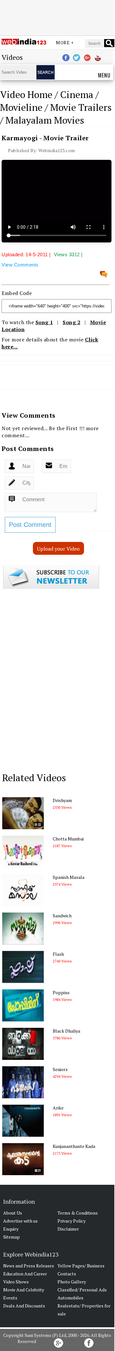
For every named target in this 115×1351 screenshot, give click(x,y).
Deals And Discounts (24, 1306)
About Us (12, 1213)
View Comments (20, 264)
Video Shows (16, 1282)
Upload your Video (58, 548)
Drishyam (62, 800)
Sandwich (62, 916)
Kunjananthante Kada (74, 1146)
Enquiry (11, 1229)
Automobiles (70, 1298)
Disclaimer (68, 1229)
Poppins (61, 992)
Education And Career (25, 1274)
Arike (58, 1108)
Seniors (60, 1069)
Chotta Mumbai (68, 839)
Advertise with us (20, 1221)
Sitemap (11, 1237)
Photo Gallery (71, 1282)
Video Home (26, 94)
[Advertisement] (57, 17)
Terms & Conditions (77, 1213)
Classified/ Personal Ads (82, 1290)
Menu (104, 75)
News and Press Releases (28, 1266)
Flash (58, 954)
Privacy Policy (71, 1221)
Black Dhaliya (66, 1031)
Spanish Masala (68, 877)
